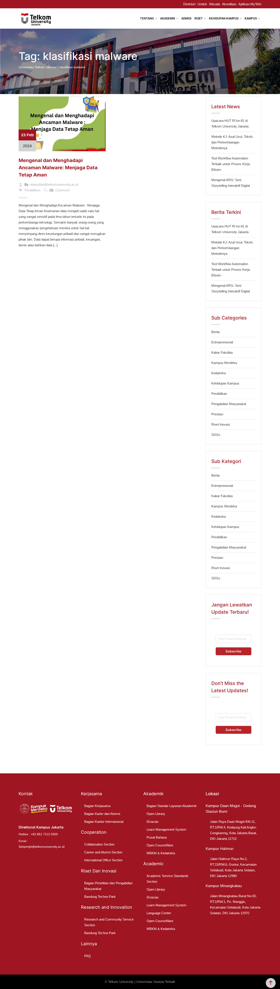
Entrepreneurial (222, 342)
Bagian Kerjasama (97, 806)
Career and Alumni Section (103, 852)
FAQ (87, 956)
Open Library (156, 814)
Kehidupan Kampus (225, 383)
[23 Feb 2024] (62, 123)
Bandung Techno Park (100, 896)
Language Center (159, 913)
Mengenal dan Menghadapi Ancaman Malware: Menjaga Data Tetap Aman (58, 167)
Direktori (189, 4)
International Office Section (103, 860)
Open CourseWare (160, 845)
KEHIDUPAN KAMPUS (223, 18)
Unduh (202, 4)
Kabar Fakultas (222, 352)
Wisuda (214, 4)
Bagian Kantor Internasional (103, 821)
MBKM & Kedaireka (161, 853)
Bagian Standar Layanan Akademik (172, 806)
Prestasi (217, 414)
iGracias (153, 821)
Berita (215, 332)
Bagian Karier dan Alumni (102, 814)
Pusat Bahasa (157, 837)
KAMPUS (251, 18)
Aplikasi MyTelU (249, 4)
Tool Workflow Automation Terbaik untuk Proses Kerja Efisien (230, 163)
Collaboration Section (99, 844)
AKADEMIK (167, 18)
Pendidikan (32, 190)
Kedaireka (218, 373)
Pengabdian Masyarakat (228, 404)
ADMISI (186, 18)
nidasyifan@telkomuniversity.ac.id (54, 184)
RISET (198, 18)
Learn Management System (166, 829)
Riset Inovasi (220, 424)
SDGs (215, 435)
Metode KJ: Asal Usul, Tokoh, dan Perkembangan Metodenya (232, 142)
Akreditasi (229, 4)
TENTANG (147, 18)
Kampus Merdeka (224, 363)
